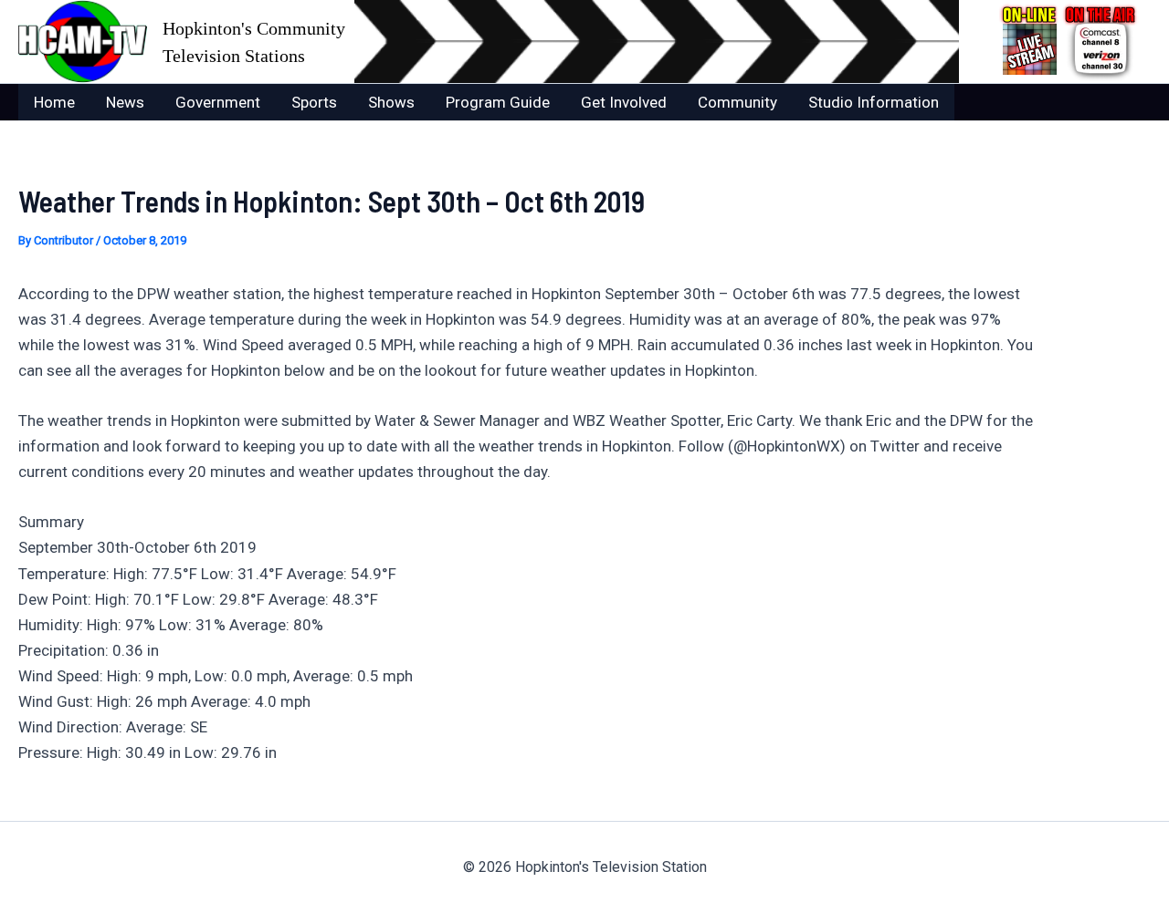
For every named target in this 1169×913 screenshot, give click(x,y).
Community (737, 102)
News (125, 102)
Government (217, 102)
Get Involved (624, 102)
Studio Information (873, 102)
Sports (314, 102)
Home (54, 102)
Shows (391, 102)
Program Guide (498, 102)
